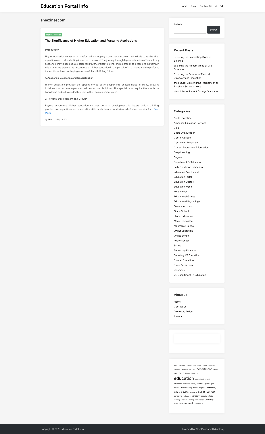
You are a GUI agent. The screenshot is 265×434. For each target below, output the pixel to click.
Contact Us (206, 6)
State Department (184, 265)
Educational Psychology (187, 201)
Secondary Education (185, 250)
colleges (212, 365)
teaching (177, 400)
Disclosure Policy (183, 311)
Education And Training (186, 172)
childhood (197, 365)
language (202, 388)
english (207, 379)
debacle (177, 369)
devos (215, 369)
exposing (186, 384)
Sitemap (178, 316)
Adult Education (183, 118)
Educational (180, 191)
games (207, 384)
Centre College (182, 137)
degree (184, 369)
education (184, 378)
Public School (181, 240)
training (191, 400)
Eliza (50, 119)
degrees (192, 369)
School (178, 245)
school (211, 391)
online (177, 392)
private (184, 391)
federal (200, 383)
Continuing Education (186, 142)
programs (193, 392)
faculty (193, 384)
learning (211, 387)
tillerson (184, 400)
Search (178, 24)
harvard (176, 388)
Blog (193, 6)
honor (195, 388)
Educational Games (184, 196)
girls (212, 384)
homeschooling (186, 388)
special (204, 396)
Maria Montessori (183, 221)
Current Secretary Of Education (191, 147)
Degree (178, 157)
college (204, 365)
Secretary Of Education (187, 255)
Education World (183, 186)
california (182, 365)
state (210, 396)
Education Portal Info (64, 6)
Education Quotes (184, 181)
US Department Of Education (190, 274)
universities (199, 400)
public (201, 391)
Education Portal (183, 176)
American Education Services (190, 122)
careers (189, 365)
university (209, 399)
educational (199, 379)
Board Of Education (184, 132)
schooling (178, 396)
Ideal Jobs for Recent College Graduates (196, 91)
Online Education (183, 230)
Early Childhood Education (188, 167)
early (175, 373)
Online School (181, 235)
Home (184, 6)
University (179, 270)
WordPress (201, 429)
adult (175, 365)
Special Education (184, 260)
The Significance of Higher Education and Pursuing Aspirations (91, 40)
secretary (195, 396)
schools (186, 396)
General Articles (183, 206)
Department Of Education (188, 162)
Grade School (181, 211)
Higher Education (53, 35)
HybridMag (218, 429)
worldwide (199, 403)
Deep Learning (182, 152)
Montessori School (184, 225)
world (191, 403)
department (204, 369)
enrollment (178, 384)
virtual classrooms (180, 403)
